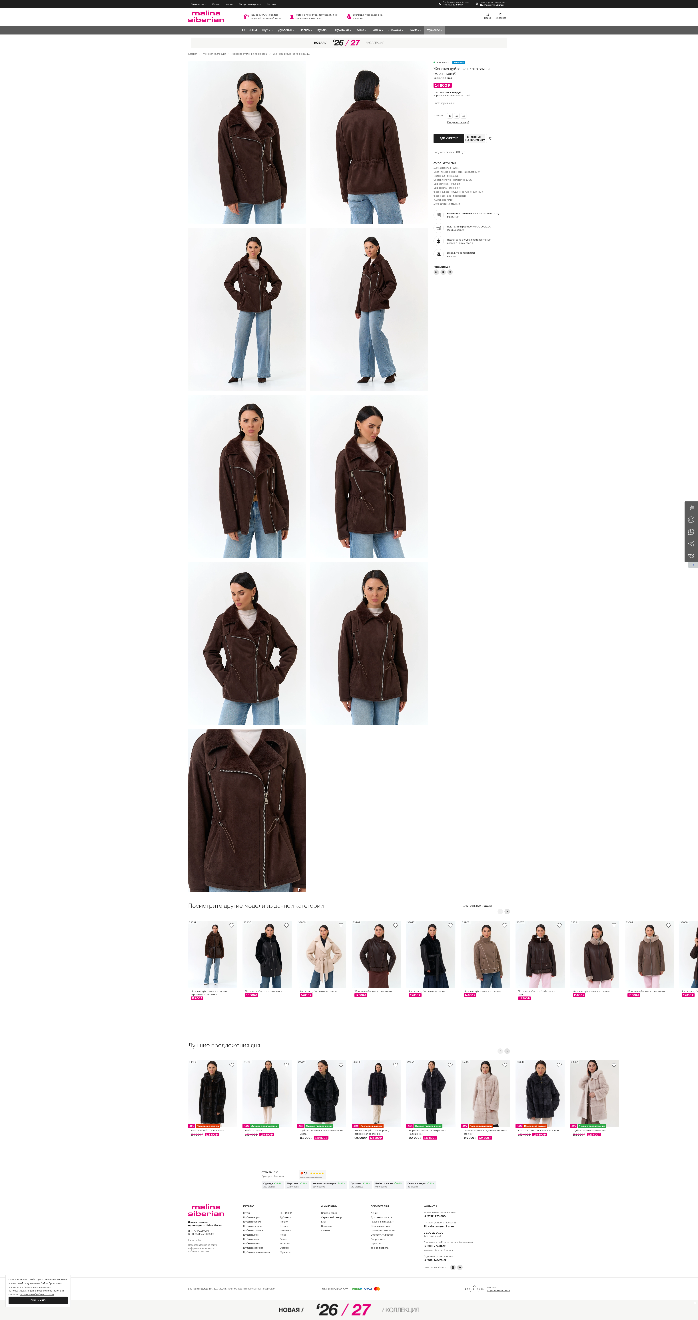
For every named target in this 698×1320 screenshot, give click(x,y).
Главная (192, 53)
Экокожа (394, 30)
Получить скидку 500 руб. (450, 152)
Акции (229, 4)
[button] (500, 911)
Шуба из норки (253, 1130)
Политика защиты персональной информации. (251, 1288)
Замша (376, 30)
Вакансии (326, 1225)
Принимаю (38, 1300)
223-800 (435, 1216)
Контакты (272, 4)
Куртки (322, 30)
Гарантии (376, 1243)
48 (450, 115)
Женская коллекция (214, 53)
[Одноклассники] (443, 272)
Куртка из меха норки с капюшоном (538, 1130)
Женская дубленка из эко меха (427, 990)
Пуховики (342, 30)
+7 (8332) (453, 4)
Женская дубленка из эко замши (263, 990)
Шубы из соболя (252, 1221)
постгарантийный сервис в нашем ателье (469, 241)
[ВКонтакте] (436, 272)
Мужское (433, 30)
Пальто (305, 30)
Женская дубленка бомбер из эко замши (537, 992)
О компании (197, 4)
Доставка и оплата (381, 1217)
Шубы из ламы (251, 1238)
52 (463, 115)
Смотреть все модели (477, 905)
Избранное (500, 18)
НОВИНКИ (249, 30)
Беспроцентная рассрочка (367, 14)
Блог (323, 1221)
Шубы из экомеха (253, 1247)
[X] (450, 272)
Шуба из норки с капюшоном (589, 1130)
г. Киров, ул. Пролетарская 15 (493, 3)
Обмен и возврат (380, 1225)
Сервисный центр (331, 1217)
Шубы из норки (251, 1217)
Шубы (266, 30)
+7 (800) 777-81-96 (435, 1246)
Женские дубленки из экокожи (250, 53)
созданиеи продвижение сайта (498, 1288)
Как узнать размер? (458, 122)
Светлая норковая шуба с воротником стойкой (485, 1132)
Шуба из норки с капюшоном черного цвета (321, 1132)
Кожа (360, 30)
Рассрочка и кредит (250, 4)
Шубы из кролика (253, 1230)
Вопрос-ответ (329, 1212)
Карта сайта (194, 1240)
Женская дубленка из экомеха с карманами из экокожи (209, 992)
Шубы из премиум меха (256, 1252)
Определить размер (382, 1234)
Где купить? (449, 138)
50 (457, 115)
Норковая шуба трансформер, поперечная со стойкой (371, 1132)
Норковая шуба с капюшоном (207, 1130)
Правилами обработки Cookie (37, 1294)
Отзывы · (270, 1172)
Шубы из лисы (251, 1234)
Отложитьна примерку (475, 138)
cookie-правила (379, 1247)
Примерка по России (383, 1230)
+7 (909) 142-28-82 (435, 1260)
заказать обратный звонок (439, 1250)
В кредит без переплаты (461, 252)
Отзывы (216, 4)
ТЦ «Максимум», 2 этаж (439, 1226)
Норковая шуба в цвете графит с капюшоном (427, 1132)
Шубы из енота (251, 1243)
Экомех (414, 30)
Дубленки (285, 30)
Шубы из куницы (252, 1225)
